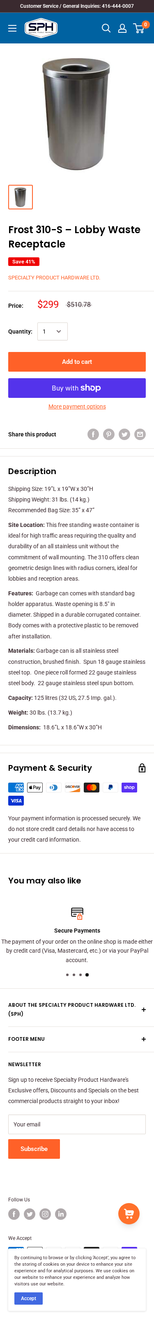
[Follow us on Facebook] (14, 1214)
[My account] (122, 28)
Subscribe (34, 1149)
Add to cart (77, 362)
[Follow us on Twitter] (29, 1214)
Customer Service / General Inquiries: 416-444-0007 (77, 6)
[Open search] (106, 28)
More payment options (77, 406)
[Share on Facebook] (93, 434)
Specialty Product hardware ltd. (54, 278)
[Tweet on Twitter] (124, 434)
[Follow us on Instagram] (45, 1214)
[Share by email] (140, 434)
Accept (28, 1298)
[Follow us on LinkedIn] (61, 1214)
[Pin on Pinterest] (109, 434)
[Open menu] (12, 28)
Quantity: (20, 331)
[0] (139, 28)
